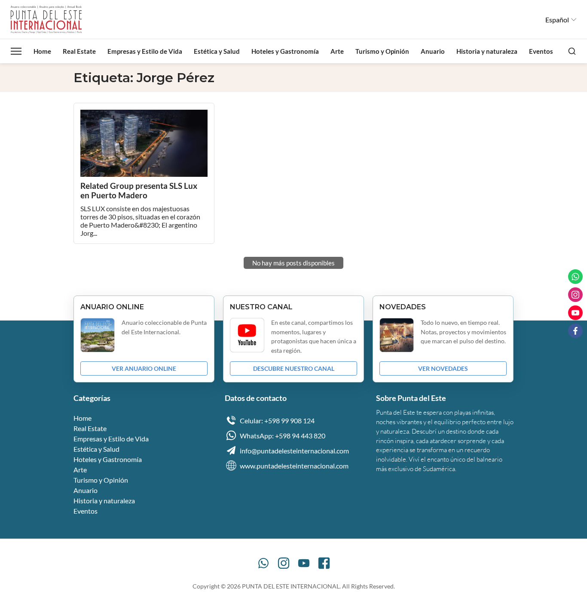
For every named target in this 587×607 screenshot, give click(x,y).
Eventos (541, 51)
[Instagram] (283, 563)
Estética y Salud (217, 51)
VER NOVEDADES (443, 368)
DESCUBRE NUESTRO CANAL (293, 368)
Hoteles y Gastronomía (285, 51)
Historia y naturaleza (486, 51)
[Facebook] (324, 563)
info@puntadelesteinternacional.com (294, 451)
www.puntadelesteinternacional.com (294, 466)
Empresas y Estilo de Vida (144, 51)
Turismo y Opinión (382, 51)
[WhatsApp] (263, 563)
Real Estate (79, 51)
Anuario (433, 51)
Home (42, 51)
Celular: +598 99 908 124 (277, 420)
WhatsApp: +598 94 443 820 (282, 435)
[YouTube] (304, 563)
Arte (337, 51)
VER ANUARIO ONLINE (144, 368)
